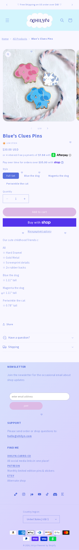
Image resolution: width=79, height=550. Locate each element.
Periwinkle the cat (17, 183)
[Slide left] (31, 128)
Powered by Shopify (46, 545)
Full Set (10, 175)
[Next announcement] (72, 5)
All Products (20, 38)
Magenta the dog (59, 175)
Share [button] (9, 324)
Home (5, 38)
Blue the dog (32, 175)
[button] (7, 20)
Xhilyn (34, 545)
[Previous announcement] (7, 5)
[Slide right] (48, 128)
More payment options (39, 231)
